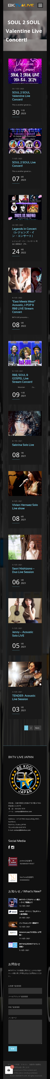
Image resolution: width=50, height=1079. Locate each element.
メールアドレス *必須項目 (18, 996)
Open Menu (40, 5)
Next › (37, 728)
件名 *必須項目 (14, 1007)
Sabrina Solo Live (23, 445)
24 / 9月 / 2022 (17, 225)
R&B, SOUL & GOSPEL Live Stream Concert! (22, 378)
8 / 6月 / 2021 (17, 501)
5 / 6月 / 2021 (24, 950)
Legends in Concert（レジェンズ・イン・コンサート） (24, 232)
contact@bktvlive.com (23, 811)
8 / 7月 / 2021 (17, 441)
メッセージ (12, 1018)
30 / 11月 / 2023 (18, 89)
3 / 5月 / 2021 (17, 692)
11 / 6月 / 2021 (24, 938)
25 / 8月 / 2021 (24, 917)
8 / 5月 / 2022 (17, 298)
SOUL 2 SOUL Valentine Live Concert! (21, 96)
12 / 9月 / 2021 (24, 906)
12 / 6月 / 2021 (24, 927)
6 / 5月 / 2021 (17, 565)
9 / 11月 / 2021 (17, 371)
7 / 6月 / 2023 (17, 158)
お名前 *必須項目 (14, 986)
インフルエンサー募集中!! (29, 923)
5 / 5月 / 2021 (17, 628)
